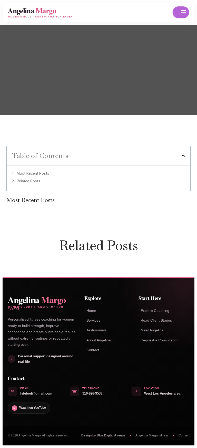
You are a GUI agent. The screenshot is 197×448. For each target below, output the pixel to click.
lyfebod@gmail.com (36, 393)
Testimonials (96, 330)
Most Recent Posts (33, 173)
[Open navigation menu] (180, 12)
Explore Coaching (155, 311)
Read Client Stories (156, 320)
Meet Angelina (152, 330)
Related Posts (28, 181)
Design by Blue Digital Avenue (103, 435)
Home (91, 311)
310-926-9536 (92, 393)
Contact (92, 350)
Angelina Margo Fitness (152, 435)
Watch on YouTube (30, 407)
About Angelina (98, 340)
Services (93, 320)
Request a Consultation (160, 340)
